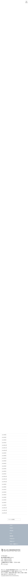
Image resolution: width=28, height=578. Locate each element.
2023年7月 (4, 489)
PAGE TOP (26, 559)
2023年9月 (4, 484)
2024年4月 (4, 466)
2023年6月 (4, 492)
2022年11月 (4, 510)
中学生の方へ (12, 538)
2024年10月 (4, 450)
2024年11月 (4, 447)
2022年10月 (4, 513)
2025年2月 (4, 440)
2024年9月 (4, 453)
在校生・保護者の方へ (14, 544)
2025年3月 (4, 437)
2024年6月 (4, 460)
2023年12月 (4, 476)
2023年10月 (4, 481)
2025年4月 (4, 434)
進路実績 (11, 536)
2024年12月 (4, 445)
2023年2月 (4, 502)
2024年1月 (4, 473)
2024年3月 (4, 468)
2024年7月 (4, 458)
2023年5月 (4, 494)
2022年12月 (4, 507)
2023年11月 (4, 479)
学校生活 (11, 530)
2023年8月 (4, 486)
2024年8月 (4, 455)
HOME (11, 525)
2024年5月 (4, 463)
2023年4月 (4, 497)
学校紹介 (11, 528)
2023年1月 (4, 505)
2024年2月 (4, 471)
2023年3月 (4, 500)
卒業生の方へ (12, 541)
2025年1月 (4, 442)
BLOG (11, 533)
